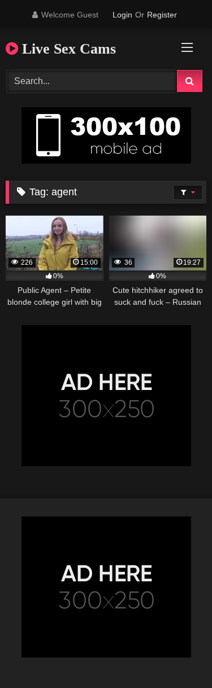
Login (122, 14)
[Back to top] (177, 654)
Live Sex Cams (67, 49)
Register (162, 14)
